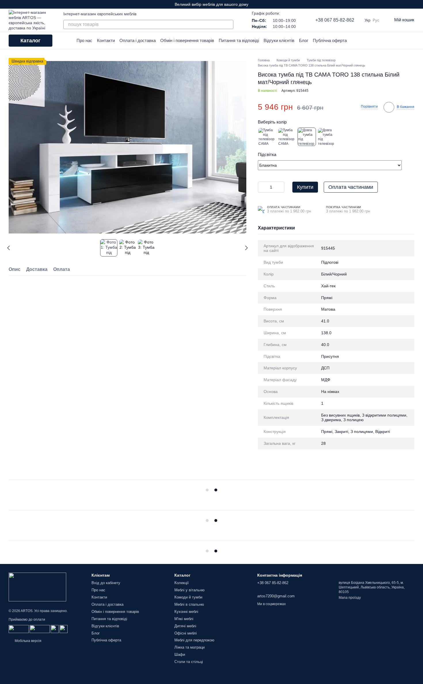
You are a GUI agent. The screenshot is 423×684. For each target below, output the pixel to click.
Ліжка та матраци (189, 647)
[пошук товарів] (228, 24)
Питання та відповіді (239, 40)
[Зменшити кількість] (262, 187)
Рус (376, 20)
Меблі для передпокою (194, 640)
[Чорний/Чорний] (326, 137)
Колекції (181, 583)
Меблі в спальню (189, 604)
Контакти (106, 40)
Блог (303, 40)
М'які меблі (183, 619)
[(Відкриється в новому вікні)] (55, 629)
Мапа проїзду (350, 598)
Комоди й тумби (188, 597)
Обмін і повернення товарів (187, 40)
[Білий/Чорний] (307, 137)
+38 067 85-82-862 (334, 20)
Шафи (179, 654)
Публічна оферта (330, 40)
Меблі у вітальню (189, 590)
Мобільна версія (27, 641)
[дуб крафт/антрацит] (267, 137)
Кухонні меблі (186, 611)
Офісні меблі (185, 633)
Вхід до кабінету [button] (106, 583)
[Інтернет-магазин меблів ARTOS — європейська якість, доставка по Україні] (37, 587)
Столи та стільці (188, 662)
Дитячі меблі (185, 626)
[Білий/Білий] (287, 137)
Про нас (84, 40)
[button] (418, 4)
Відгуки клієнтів (279, 40)
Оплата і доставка (137, 40)
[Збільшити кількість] (280, 187)
